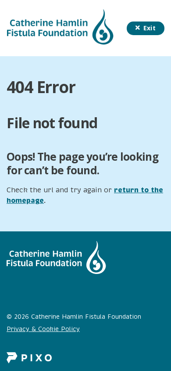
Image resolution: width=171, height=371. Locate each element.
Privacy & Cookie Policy (43, 329)
